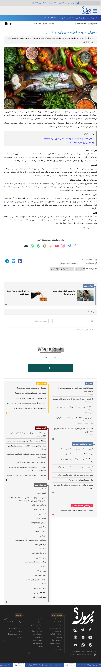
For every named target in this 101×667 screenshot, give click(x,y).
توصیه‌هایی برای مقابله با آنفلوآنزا (82, 142)
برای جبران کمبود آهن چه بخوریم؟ (81, 480)
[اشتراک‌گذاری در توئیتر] (13, 261)
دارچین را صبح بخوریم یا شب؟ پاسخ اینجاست (77, 448)
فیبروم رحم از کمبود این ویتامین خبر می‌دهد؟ (30, 393)
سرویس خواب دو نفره (38, 522)
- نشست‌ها (58, 618)
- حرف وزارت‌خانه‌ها (55, 643)
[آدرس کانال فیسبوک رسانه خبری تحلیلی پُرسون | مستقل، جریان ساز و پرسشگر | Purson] (75, 246)
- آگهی (40, 618)
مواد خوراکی (55, 268)
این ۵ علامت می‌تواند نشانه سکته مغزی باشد (77, 453)
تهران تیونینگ (41, 570)
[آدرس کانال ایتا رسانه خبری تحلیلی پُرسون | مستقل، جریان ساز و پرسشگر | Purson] (51, 246)
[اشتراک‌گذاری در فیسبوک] (19, 261)
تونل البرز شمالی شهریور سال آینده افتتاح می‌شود (50, 664)
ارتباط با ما (52, 3)
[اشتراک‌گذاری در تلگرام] (7, 261)
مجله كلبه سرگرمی (40, 592)
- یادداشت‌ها (58, 621)
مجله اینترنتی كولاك (39, 588)
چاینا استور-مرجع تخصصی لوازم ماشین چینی (30, 540)
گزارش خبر (42, 548)
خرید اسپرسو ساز (40, 513)
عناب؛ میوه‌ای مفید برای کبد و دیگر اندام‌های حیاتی (75, 475)
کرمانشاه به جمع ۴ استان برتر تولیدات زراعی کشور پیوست (73, 399)
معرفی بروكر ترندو (40, 509)
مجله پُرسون (92, 23)
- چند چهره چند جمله (55, 628)
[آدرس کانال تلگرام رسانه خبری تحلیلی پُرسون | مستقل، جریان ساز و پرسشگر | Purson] (69, 246)
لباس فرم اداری (41, 557)
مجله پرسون (41, 383)
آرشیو (72, 3)
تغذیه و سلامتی (80, 23)
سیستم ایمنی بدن (67, 268)
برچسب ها (66, 3)
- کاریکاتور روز (58, 649)
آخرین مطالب (41, 428)
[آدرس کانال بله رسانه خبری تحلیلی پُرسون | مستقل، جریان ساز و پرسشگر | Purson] (38, 246)
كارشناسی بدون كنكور (39, 505)
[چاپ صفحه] (10, 23)
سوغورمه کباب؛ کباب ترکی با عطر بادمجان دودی (30, 408)
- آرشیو (40, 628)
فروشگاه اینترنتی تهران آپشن (36, 579)
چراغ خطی (42, 527)
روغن (9, 205)
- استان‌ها (39, 621)
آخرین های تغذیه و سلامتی (82, 444)
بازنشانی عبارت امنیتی (50, 357)
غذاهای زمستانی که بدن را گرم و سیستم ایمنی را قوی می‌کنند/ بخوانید (68, 138)
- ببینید (60, 624)
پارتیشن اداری (41, 518)
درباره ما (59, 3)
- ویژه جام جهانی (37, 631)
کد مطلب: (90, 259)
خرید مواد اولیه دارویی (38, 553)
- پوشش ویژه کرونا (36, 624)
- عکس (59, 646)
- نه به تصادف (38, 640)
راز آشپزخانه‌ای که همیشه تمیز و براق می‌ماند (31, 398)
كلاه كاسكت (42, 584)
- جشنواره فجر (38, 634)
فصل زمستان (80, 268)
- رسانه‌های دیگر (56, 640)
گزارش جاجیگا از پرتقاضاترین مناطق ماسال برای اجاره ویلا (26, 403)
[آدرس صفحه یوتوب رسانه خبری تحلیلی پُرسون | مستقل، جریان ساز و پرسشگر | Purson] (57, 246)
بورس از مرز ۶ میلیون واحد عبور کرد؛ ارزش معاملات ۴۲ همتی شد (66, 17)
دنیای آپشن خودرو (40, 575)
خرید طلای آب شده (39, 544)
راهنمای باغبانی (41, 493)
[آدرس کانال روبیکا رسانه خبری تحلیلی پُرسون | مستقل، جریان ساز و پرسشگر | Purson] (44, 246)
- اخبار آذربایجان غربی (19, 621)
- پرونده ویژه (58, 631)
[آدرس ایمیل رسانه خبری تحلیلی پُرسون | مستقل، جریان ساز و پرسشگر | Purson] (26, 246)
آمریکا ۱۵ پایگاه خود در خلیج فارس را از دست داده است (26, 475)
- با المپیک (39, 637)
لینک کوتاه (90, 263)
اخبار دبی (43, 535)
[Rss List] (32, 3)
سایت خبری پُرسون (82, 111)
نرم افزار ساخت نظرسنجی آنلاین (35, 562)
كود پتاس (43, 488)
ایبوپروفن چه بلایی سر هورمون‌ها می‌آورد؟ (31, 388)
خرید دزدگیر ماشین (39, 531)
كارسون (43, 566)
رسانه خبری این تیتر (39, 597)
